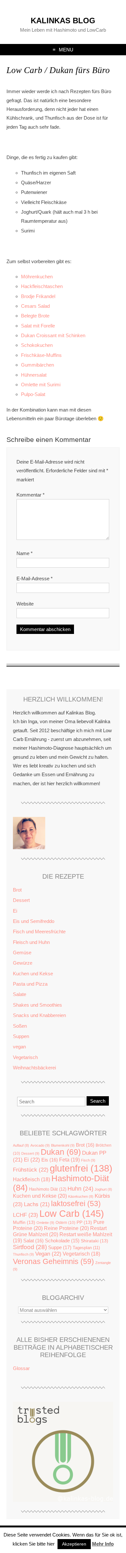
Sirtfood (30, 1247)
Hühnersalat (34, 375)
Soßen (20, 1026)
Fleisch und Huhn (31, 942)
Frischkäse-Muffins (41, 355)
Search (97, 1101)
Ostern (65, 1222)
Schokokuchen (37, 345)
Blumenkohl (63, 1145)
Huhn (80, 1188)
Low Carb (71, 1213)
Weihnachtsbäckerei (34, 1067)
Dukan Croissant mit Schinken (53, 335)
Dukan (61, 1152)
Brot (17, 890)
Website (25, 603)
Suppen (21, 1036)
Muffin (24, 1222)
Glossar (21, 1368)
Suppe (59, 1247)
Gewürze (22, 963)
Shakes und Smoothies (37, 1005)
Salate (19, 994)
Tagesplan (86, 1248)
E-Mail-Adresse (34, 578)
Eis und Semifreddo (33, 921)
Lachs (37, 1204)
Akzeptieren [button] (74, 1544)
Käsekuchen (80, 1196)
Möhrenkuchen (37, 276)
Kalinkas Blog (63, 20)
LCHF (25, 1215)
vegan (19, 1046)
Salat (33, 1240)
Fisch (88, 1160)
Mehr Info (103, 1544)
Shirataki (94, 1240)
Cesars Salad (35, 306)
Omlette (45, 1223)
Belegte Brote (35, 315)
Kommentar (30, 495)
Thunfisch (23, 1254)
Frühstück (30, 1170)
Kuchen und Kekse (33, 973)
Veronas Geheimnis (53, 1261)
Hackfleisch (31, 1179)
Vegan (48, 1254)
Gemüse (22, 952)
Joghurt (103, 1189)
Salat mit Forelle (38, 325)
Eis (49, 1159)
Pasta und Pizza (30, 984)
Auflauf (21, 1145)
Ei (15, 911)
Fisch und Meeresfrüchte (39, 931)
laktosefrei (76, 1203)
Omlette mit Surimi (40, 384)
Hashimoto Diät (47, 1189)
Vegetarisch (25, 1057)
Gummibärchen (37, 365)
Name (24, 553)
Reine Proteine (66, 1228)
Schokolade (62, 1240)
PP (84, 1222)
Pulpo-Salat (33, 394)
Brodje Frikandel (38, 296)
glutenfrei (81, 1168)
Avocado (40, 1145)
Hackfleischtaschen (42, 286)
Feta (69, 1159)
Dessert (21, 900)
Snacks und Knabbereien (39, 1015)
